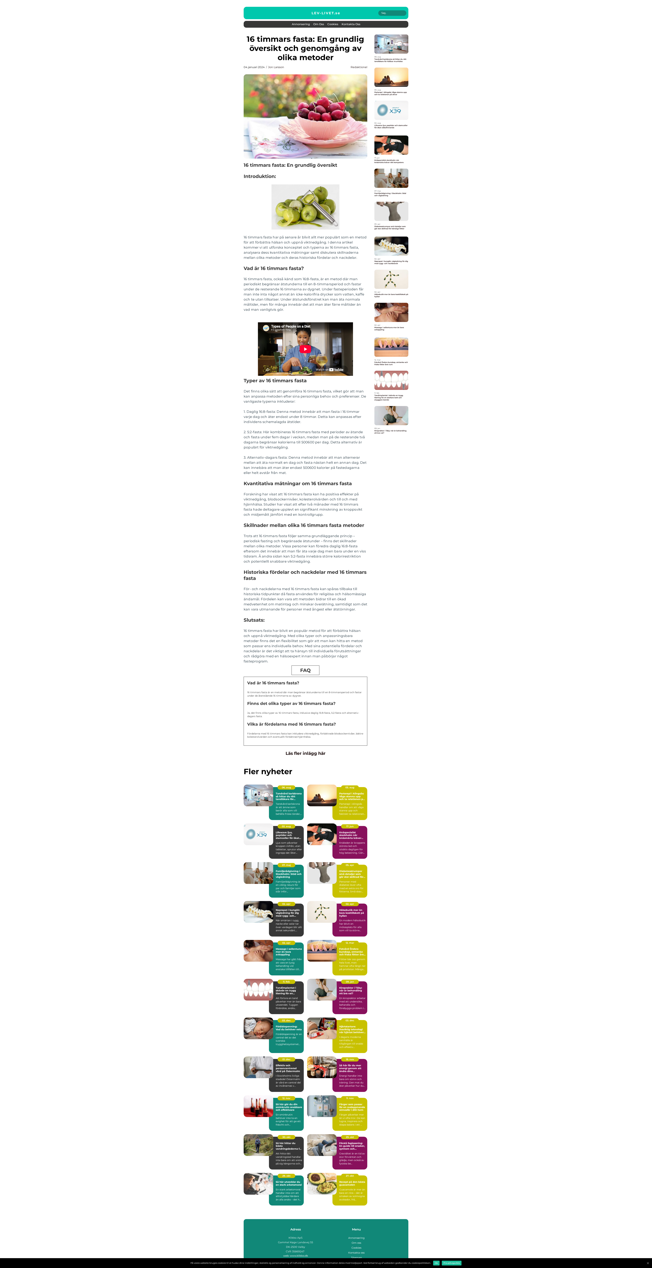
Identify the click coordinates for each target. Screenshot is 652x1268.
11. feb (286, 981)
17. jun (350, 826)
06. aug (286, 787)
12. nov (286, 1098)
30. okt (286, 1137)
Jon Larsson (276, 67)
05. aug (349, 787)
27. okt (350, 1175)
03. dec (286, 1020)
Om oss (318, 24)
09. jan (350, 981)
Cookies (332, 24)
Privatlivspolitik (451, 1263)
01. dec (286, 1059)
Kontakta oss (351, 24)
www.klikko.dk (299, 1255)
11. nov (350, 1098)
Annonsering (301, 24)
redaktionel (359, 67)
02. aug (286, 826)
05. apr (350, 865)
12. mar (350, 942)
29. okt (350, 1137)
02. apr (286, 903)
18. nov (350, 1059)
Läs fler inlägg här (305, 753)
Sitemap (356, 1257)
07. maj (286, 865)
